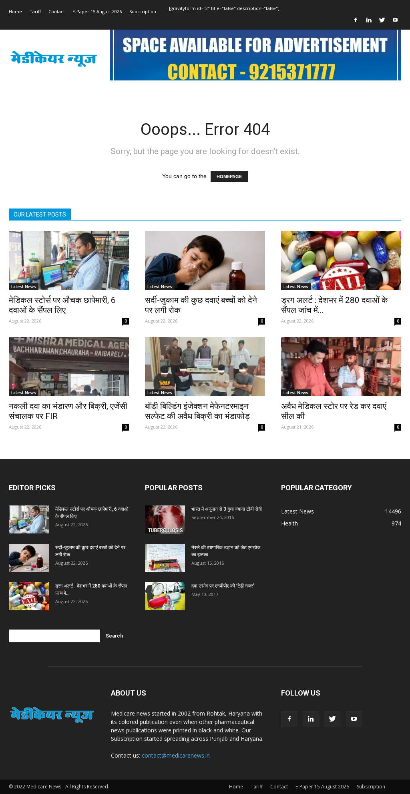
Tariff (35, 11)
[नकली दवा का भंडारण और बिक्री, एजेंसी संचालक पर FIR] (69, 366)
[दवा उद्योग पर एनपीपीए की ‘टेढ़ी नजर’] (165, 596)
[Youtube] (395, 20)
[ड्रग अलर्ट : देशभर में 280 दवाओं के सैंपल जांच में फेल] (341, 260)
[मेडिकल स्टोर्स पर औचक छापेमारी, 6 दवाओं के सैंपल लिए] (69, 260)
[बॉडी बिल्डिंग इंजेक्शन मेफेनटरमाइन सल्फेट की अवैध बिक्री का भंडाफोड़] (205, 366)
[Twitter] (382, 20)
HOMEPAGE (229, 176)
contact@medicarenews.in (176, 755)
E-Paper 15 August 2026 (97, 11)
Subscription (142, 11)
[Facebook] (356, 20)
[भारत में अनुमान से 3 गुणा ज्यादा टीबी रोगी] (165, 519)
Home (15, 11)
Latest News (23, 286)
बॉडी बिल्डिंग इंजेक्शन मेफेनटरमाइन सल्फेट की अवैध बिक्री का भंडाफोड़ (197, 411)
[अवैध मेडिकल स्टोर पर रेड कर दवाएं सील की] (341, 366)
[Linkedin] (369, 20)
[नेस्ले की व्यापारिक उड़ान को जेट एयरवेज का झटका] (165, 558)
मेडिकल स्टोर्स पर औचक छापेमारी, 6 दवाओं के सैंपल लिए (62, 305)
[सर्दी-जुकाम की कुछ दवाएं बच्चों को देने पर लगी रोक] (205, 260)
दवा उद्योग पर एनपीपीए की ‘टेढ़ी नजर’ (222, 586)
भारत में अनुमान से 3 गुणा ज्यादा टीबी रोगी (226, 509)
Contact (56, 11)
